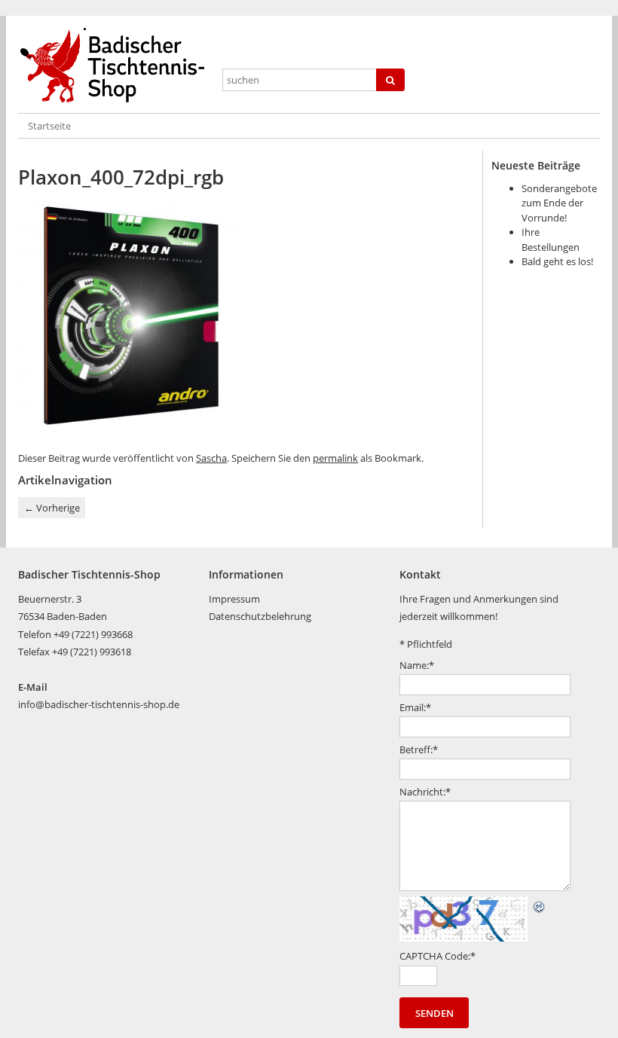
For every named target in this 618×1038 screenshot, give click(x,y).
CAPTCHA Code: (437, 956)
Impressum (234, 599)
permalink (335, 458)
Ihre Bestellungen (551, 239)
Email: (415, 707)
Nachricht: (425, 791)
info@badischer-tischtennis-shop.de (98, 704)
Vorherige (52, 507)
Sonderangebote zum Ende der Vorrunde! (559, 203)
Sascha (211, 458)
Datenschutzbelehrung (260, 616)
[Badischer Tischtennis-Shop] (115, 66)
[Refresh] (539, 904)
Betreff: (418, 749)
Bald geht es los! (557, 261)
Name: (416, 665)
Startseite (49, 126)
